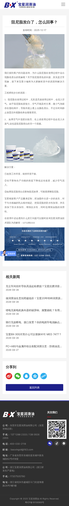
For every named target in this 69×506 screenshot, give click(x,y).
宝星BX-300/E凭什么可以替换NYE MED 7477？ (33, 334)
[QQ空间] (35, 376)
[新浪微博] (9, 376)
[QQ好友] (26, 376)
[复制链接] (43, 376)
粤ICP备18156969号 (34, 502)
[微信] (17, 376)
